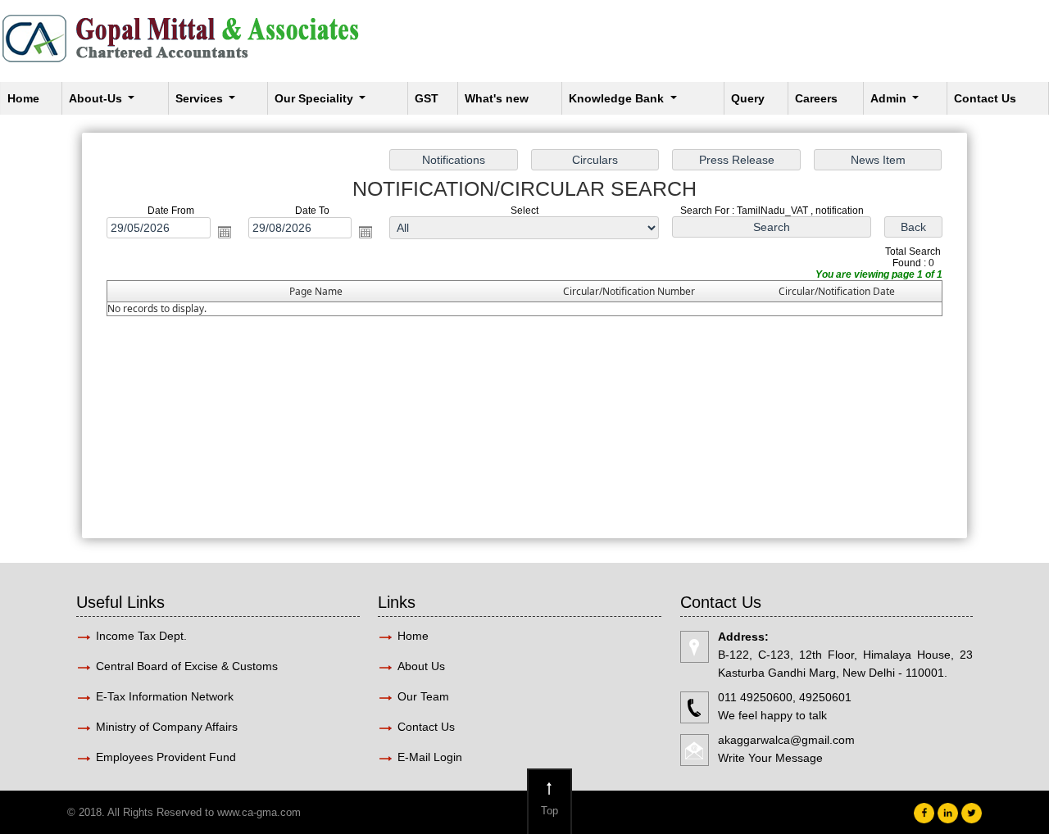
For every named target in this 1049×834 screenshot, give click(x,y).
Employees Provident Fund (166, 757)
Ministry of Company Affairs (167, 726)
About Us (421, 666)
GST (426, 98)
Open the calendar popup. (225, 232)
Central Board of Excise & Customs (187, 666)
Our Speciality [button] (315, 98)
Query (748, 98)
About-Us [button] (97, 98)
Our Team (423, 696)
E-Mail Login (431, 757)
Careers (816, 98)
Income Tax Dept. (141, 635)
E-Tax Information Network (165, 696)
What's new (497, 98)
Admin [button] (890, 98)
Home (23, 98)
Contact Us (985, 98)
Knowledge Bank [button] (618, 98)
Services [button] (200, 98)
